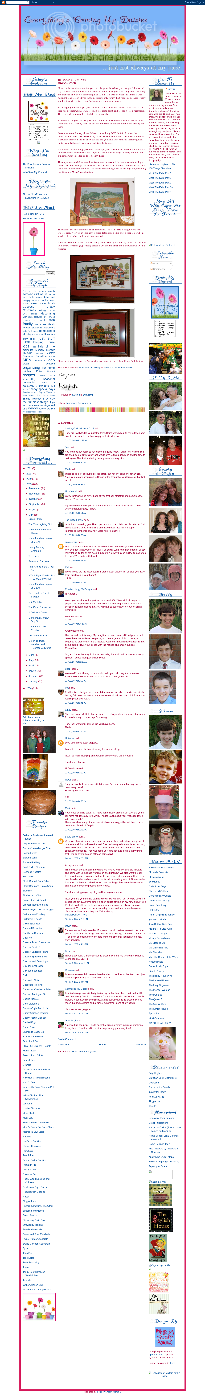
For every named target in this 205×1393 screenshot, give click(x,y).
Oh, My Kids (35, 602)
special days (47, 389)
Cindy (68, 709)
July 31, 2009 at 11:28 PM (76, 830)
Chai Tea (27, 937)
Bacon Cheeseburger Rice (36, 848)
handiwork (49, 327)
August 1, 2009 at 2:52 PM (76, 858)
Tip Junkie (154, 1013)
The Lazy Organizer (159, 985)
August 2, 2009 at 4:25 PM (76, 944)
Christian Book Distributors (163, 1078)
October (33, 499)
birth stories (35, 297)
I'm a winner (37, 335)
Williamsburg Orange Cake (37, 1289)
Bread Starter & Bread (34, 900)
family (28, 324)
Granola (27, 1065)
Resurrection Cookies (34, 1192)
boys (52, 300)
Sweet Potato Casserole (35, 1239)
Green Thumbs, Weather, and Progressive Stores (40, 644)
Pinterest (51, 371)
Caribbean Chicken (33, 933)
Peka (39, 371)
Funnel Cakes (30, 1060)
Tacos (26, 1267)
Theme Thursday (32, 398)
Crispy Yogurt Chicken (34, 1018)
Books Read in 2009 (33, 218)
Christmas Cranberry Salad (37, 989)
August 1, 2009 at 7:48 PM (76, 919)
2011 (29, 473)
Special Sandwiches (33, 1210)
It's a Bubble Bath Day (160, 924)
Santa (52, 375)
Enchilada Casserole (33, 1032)
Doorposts (154, 1082)
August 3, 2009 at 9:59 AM (76, 982)
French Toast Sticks (33, 1055)
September (35, 504)
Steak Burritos (30, 1215)
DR (45, 317)
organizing (31, 367)
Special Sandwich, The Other (38, 1206)
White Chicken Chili (33, 1285)
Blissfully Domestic (159, 872)
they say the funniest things (39, 400)
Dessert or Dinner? (38, 635)
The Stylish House (158, 1009)
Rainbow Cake (30, 1174)
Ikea (47, 334)
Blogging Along (156, 877)
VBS (25, 409)
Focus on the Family (159, 1087)
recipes (29, 375)
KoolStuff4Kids (156, 1096)
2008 (29, 688)
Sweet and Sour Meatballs (36, 1234)
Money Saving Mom (159, 938)
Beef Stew (28, 876)
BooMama (154, 881)
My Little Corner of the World (163, 957)
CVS (25, 314)
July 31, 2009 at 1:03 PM (75, 681)
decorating (48, 313)
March (33, 671)
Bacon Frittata (30, 853)
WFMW (33, 408)
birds (25, 297)
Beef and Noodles (32, 872)
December (35, 488)
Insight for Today (157, 1092)
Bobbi (68, 668)
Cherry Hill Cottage (158, 891)
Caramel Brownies (32, 928)
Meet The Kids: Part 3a (161, 187)
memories (28, 350)
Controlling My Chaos (76, 988)
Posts (155, 263)
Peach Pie (28, 1155)
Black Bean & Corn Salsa (36, 881)
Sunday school (30, 392)
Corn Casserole (31, 1003)
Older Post (140, 1044)
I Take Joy (154, 910)
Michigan (27, 353)
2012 (29, 468)
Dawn (68, 925)
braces (26, 303)
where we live (47, 408)
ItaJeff (68, 779)
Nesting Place (156, 961)
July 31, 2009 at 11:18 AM (76, 662)
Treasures (34, 556)
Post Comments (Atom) (84, 1051)
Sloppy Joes (29, 1201)
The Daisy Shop (46, 395)
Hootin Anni (71, 491)
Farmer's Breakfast (33, 1036)
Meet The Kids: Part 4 (160, 192)
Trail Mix (27, 1280)
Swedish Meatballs (32, 1229)
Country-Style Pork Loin (35, 1008)
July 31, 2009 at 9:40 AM (75, 582)
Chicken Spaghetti (32, 970)
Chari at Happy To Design (78, 589)
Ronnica (69, 970)
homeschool (47, 330)
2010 (29, 479)
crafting (42, 310)
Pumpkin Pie (29, 1165)
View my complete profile (162, 164)
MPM (27, 360)
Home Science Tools (159, 1144)
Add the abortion (31, 717)
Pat (67, 687)
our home (48, 367)
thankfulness (29, 395)
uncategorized (47, 405)
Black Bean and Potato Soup (38, 886)
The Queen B (156, 999)
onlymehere (71, 542)
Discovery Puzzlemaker (161, 1118)
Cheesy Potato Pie (32, 947)
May (31, 660)
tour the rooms (31, 405)
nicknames (40, 360)
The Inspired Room (159, 980)
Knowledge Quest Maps (161, 1157)
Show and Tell (45, 385)
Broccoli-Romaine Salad (35, 904)
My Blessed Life (157, 943)
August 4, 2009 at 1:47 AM (76, 1014)
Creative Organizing (159, 900)
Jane (67, 447)
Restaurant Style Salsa (35, 1187)
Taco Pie (27, 1253)
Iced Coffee (29, 1082)
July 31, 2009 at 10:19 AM (76, 624)
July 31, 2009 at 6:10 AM (75, 462)
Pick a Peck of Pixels (76, 914)
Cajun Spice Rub (31, 923)
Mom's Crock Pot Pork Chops (38, 1127)
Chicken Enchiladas (33, 966)
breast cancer (38, 303)
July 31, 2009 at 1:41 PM (75, 703)
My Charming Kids (158, 947)
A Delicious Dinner (38, 612)
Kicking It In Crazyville (160, 928)
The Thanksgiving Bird (40, 524)
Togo (52, 402)
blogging (26, 300)
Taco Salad (28, 1258)
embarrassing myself (34, 320)
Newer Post (64, 1044)
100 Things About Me (160, 168)
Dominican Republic (32, 317)
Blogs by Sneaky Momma (109, 1392)
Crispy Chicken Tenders (35, 1013)
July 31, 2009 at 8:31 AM (75, 560)
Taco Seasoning (31, 1262)
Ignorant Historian (158, 919)
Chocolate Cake (31, 980)
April (31, 665)
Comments (158, 269)
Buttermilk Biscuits (32, 919)
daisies (34, 314)
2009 (29, 484)
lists (34, 347)
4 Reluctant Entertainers (161, 867)
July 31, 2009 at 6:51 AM (75, 513)
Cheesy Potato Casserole (36, 942)
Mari (67, 469)
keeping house (44, 342)
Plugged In (154, 1101)
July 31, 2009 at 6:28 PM (75, 801)
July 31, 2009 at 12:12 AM (76, 440)
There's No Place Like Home (118, 367)
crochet (51, 310)
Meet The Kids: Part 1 (160, 173)
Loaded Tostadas (32, 1108)
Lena (172, 1363)
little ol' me (46, 346)
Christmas (29, 310)
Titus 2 (152, 1106)
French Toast (29, 1050)
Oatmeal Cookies (32, 1146)
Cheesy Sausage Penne (35, 952)
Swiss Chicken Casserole (36, 1243)
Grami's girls (71, 1020)
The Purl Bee (155, 994)
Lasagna (27, 1103)
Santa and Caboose (39, 561)
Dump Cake (29, 1027)
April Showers (156, 1354)
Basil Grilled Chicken (34, 867)
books (44, 300)
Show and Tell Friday (89, 367)
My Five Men (155, 952)
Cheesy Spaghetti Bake (35, 956)
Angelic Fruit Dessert (34, 843)
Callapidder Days (158, 886)
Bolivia (35, 300)
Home (102, 1044)
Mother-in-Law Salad (33, 1132)
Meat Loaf (28, 1117)
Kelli (67, 567)
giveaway (37, 327)
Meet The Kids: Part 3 (160, 182)
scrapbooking (29, 379)
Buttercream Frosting (34, 914)
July (31, 515)
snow (25, 389)
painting (27, 371)
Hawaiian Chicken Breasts (36, 1077)
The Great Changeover (41, 607)
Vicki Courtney (156, 1018)
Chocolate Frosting (32, 985)
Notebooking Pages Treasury (164, 1161)
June (32, 655)
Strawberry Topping (33, 1225)
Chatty (50, 306)
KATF (26, 342)
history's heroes (30, 331)
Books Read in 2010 (33, 214)
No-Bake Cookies (32, 1141)
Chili (25, 975)
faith (52, 320)
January (33, 681)
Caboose (28, 306)
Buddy (51, 303)
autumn (42, 291)
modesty (39, 353)
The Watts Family (74, 520)
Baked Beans (30, 857)
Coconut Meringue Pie (34, 994)
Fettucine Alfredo (31, 1041)
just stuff (47, 338)
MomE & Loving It (158, 933)
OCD (51, 360)
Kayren (172, 89)
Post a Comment (67, 1039)
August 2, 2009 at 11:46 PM (77, 963)
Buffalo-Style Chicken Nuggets (39, 909)
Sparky (33, 389)
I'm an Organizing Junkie (162, 914)
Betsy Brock (71, 836)
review (42, 376)
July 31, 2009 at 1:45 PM (75, 731)
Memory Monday (45, 350)
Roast (26, 1196)
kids (26, 346)
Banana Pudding (31, 862)
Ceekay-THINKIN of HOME (79, 428)
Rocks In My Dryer (159, 966)
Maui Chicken (30, 1113)
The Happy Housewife (160, 976)
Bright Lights (155, 1073)
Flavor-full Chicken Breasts (37, 1046)
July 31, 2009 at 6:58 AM (75, 535)
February (34, 676)
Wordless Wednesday (32, 412)
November (35, 493)
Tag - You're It (47, 392)
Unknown (70, 738)
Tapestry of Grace (158, 1166)
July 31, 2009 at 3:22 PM (75, 773)
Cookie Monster (31, 999)
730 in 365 (29, 291)
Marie (68, 808)
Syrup (26, 1248)
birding (52, 294)
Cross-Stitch (35, 519)
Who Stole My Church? (35, 172)
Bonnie (68, 951)
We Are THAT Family (160, 1023)
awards (51, 291)
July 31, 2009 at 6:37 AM (75, 484)
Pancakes (28, 1150)
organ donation (39, 363)
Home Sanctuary (157, 905)
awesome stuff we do (35, 294)
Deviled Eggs (30, 1022)
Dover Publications (158, 1123)
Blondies (27, 890)
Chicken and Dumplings (35, 961)
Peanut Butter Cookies (34, 1160)
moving (51, 356)
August (33, 509)
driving (52, 317)
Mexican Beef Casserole (36, 1122)
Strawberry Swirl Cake (34, 1220)
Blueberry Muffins (32, 895)
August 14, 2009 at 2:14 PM (77, 1032)
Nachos (27, 1136)
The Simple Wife (157, 1004)
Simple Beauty (156, 971)
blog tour (49, 297)
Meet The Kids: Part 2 (160, 178)
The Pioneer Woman (159, 990)
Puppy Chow (29, 1169)
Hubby (27, 334)
